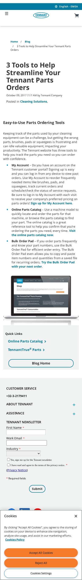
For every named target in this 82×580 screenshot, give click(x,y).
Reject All (41, 563)
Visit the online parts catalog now (43, 233)
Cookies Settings (41, 573)
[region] (41, 545)
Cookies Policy (14, 540)
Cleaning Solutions (33, 101)
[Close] (76, 516)
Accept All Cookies (41, 553)
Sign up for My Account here (51, 203)
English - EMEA (68, 6)
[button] (73, 405)
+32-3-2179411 (16, 396)
